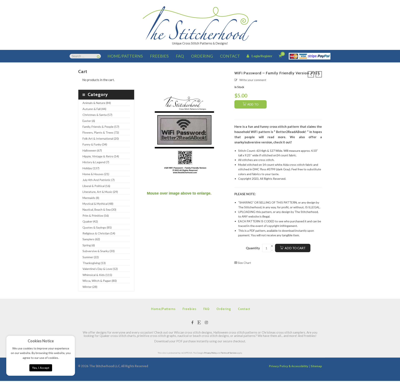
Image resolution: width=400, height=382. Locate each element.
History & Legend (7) (95, 162)
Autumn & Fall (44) (94, 109)
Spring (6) (88, 245)
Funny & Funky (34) (94, 144)
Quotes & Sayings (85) (97, 227)
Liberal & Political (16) (96, 186)
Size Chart (244, 262)
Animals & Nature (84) (96, 103)
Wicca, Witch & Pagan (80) (99, 280)
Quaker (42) (90, 221)
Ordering (223, 309)
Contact (244, 309)
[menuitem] (125, 56)
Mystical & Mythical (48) (97, 203)
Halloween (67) (92, 150)
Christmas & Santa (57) (97, 114)
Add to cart (295, 248)
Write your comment (252, 80)
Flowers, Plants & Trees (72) (100, 132)
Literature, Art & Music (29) (100, 192)
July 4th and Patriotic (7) (98, 180)
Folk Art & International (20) (100, 138)
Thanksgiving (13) (94, 263)
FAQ (206, 309)
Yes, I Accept (40, 367)
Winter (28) (89, 286)
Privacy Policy (210, 353)
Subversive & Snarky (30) (98, 251)
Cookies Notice (41, 341)
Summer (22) (90, 257)
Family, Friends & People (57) (100, 126)
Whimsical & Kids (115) (97, 275)
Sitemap (316, 366)
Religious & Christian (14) (98, 233)
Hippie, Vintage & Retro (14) (100, 156)
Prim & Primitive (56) (95, 215)
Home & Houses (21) (95, 174)
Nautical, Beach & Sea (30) (99, 209)
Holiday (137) (90, 168)
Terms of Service (228, 353)
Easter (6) (88, 121)
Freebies (189, 309)
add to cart (252, 105)
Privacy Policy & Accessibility (288, 366)
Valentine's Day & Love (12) (100, 269)
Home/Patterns (163, 309)
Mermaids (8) (90, 198)
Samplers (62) (91, 239)
